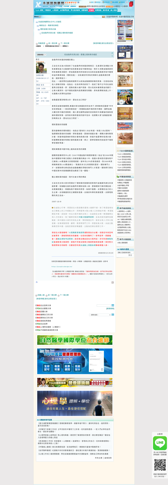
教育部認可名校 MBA (124, 230)
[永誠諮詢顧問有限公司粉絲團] (79, 3)
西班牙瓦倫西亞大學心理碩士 (125, 217)
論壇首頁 (108, 458)
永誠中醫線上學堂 (123, 185)
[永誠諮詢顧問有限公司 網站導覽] (114, 2)
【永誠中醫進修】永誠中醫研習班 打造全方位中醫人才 (117, 17)
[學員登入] (98, 2)
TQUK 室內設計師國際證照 (125, 159)
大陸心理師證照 (122, 243)
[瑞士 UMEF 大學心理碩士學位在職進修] (125, 104)
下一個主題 (64, 43)
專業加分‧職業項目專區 (49, 25)
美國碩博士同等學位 (123, 233)
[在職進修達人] (122, 2)
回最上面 (41, 295)
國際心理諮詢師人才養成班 (125, 222)
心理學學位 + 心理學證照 (125, 211)
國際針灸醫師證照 (123, 191)
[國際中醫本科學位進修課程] (125, 86)
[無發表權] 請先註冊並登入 (103, 43)
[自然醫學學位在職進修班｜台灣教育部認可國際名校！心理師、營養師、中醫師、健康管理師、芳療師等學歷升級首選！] (74, 340)
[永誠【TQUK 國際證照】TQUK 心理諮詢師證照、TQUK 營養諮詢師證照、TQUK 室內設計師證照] (125, 41)
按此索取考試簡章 (65, 239)
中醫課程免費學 (122, 196)
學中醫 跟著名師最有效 (124, 199)
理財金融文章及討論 (48, 29)
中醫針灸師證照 (122, 188)
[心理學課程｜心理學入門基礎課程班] (125, 72)
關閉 (160, 434)
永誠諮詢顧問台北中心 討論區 (49, 22)
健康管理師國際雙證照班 (125, 170)
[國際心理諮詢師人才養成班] (125, 130)
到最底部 (41, 43)
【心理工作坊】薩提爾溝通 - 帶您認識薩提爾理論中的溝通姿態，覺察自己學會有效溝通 (73, 454)
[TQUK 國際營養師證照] (74, 382)
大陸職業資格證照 (76, 232)
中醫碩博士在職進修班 (124, 180)
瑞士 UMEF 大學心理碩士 (125, 214)
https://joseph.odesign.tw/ (62, 266)
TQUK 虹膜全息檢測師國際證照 (125, 162)
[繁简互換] (127, 2)
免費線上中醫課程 (123, 183)
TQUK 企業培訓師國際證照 (125, 167)
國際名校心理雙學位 (123, 225)
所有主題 (98, 458)
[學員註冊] (106, 2)
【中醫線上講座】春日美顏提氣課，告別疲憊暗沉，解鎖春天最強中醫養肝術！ (69, 447)
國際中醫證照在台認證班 (96, 6)
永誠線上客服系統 (88, 245)
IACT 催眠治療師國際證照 (125, 219)
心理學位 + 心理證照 (121, 6)
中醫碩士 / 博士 (122, 193)
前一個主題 (52, 43)
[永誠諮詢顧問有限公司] (91, 2)
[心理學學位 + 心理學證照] (125, 59)
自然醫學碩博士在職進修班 (125, 227)
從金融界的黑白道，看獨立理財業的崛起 (57, 33)
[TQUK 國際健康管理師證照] (74, 361)
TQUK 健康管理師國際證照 (125, 165)
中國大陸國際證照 (86, 217)
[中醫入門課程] (125, 119)
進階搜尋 (110, 308)
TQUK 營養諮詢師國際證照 (125, 157)
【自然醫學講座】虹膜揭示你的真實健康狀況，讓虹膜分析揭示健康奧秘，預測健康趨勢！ (74, 450)
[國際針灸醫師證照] (125, 144)
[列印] (37, 281)
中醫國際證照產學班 (123, 201)
